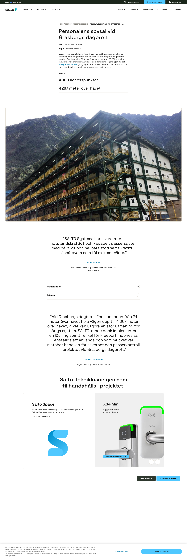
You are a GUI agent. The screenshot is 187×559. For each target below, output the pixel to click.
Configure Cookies (121, 551)
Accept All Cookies (161, 551)
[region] (93, 551)
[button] (151, 461)
